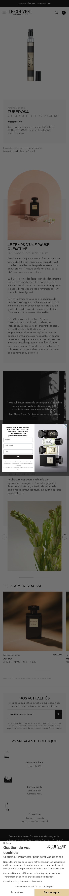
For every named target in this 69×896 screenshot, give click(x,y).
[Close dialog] (65, 425)
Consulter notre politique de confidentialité (22, 881)
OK (18, 457)
